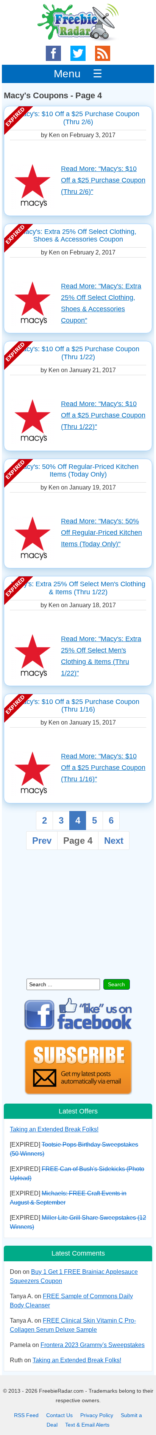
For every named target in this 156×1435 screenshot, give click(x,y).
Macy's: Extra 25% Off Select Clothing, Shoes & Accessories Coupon (78, 235)
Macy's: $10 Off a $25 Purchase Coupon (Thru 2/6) (78, 118)
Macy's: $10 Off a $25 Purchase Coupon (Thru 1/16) (78, 706)
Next (113, 840)
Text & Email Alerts (87, 1425)
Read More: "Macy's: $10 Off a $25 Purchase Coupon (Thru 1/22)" (103, 415)
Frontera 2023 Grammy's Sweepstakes (93, 1345)
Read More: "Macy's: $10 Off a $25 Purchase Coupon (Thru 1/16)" (103, 767)
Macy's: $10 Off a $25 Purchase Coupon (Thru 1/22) (78, 353)
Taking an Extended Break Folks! (54, 1129)
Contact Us (59, 1415)
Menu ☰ (78, 74)
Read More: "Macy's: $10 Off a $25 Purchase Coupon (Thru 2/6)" (103, 180)
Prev (41, 840)
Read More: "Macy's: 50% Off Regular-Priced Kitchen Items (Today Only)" (101, 532)
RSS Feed (26, 1415)
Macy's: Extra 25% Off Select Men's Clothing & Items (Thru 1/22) (78, 588)
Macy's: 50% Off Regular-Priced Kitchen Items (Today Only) (78, 470)
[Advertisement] (78, 917)
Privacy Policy (96, 1415)
